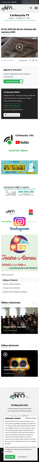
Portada (11, 18)
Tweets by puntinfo (7, 275)
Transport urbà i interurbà (11, 288)
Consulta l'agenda (11, 81)
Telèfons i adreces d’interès (11, 284)
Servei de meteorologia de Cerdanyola (15, 292)
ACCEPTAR (10, 457)
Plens (28, 18)
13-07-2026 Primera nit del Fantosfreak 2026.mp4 (16, 368)
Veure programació (12, 115)
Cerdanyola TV (20, 18)
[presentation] (32, 303)
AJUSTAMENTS (22, 457)
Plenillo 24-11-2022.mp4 (15, 326)
